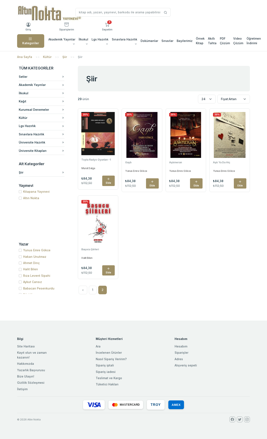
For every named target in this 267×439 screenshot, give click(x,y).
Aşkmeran (175, 162)
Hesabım (181, 346)
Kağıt (22, 101)
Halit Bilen (30, 269)
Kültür (47, 57)
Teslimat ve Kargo (109, 378)
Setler (23, 76)
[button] (107, 26)
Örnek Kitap (200, 41)
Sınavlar (167, 41)
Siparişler (181, 352)
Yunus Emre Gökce (36, 250)
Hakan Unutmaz (34, 256)
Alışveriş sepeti (186, 365)
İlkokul (23, 93)
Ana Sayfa (24, 57)
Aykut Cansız (32, 282)
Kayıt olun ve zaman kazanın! (32, 355)
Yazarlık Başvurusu (31, 370)
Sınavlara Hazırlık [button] (124, 39)
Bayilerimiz (185, 41)
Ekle (108, 182)
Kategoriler (30, 43)
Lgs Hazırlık (27, 126)
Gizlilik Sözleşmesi (30, 382)
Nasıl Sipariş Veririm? (111, 359)
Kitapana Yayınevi (36, 191)
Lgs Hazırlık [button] (100, 39)
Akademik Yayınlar (32, 85)
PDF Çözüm (225, 41)
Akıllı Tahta (212, 41)
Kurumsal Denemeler (34, 109)
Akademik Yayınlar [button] (61, 39)
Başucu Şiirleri (90, 249)
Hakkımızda (25, 363)
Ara (98, 346)
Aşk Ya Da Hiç (221, 162)
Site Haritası (26, 346)
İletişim (22, 389)
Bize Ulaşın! (25, 376)
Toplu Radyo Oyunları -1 (96, 159)
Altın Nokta (31, 198)
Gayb (128, 162)
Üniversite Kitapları (33, 150)
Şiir (64, 57)
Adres (179, 359)
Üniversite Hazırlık (32, 142)
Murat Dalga (88, 168)
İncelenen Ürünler (109, 352)
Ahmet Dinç (31, 263)
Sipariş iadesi (106, 372)
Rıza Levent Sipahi (36, 275)
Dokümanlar (149, 41)
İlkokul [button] (83, 39)
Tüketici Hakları (107, 384)
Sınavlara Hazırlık (31, 134)
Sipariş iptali (105, 365)
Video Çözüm (238, 41)
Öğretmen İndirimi (254, 41)
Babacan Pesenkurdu (38, 288)
